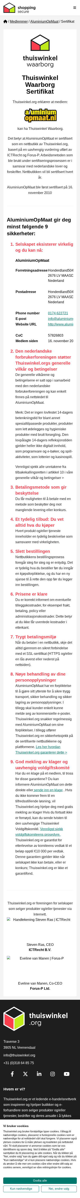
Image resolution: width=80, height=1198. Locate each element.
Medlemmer (19, 21)
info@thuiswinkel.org (19, 1055)
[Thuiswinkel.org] (19, 8)
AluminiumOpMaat (44, 21)
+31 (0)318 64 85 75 (18, 1063)
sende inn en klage (48, 790)
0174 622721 (58, 313)
